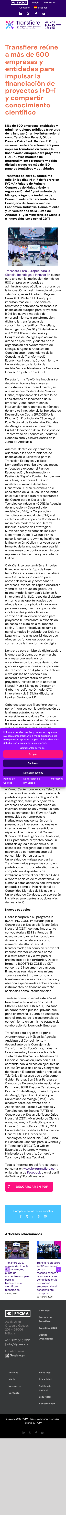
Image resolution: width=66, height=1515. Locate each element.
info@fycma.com (18, 1344)
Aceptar (33, 754)
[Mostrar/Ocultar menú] (58, 25)
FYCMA (39, 1422)
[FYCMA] (19, 2)
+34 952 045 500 (17, 1340)
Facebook (34, 1172)
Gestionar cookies (33, 772)
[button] (7, 1269)
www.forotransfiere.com (40, 1169)
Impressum (57, 778)
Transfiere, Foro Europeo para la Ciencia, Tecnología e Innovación (27, 273)
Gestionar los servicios (32, 747)
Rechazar (33, 763)
